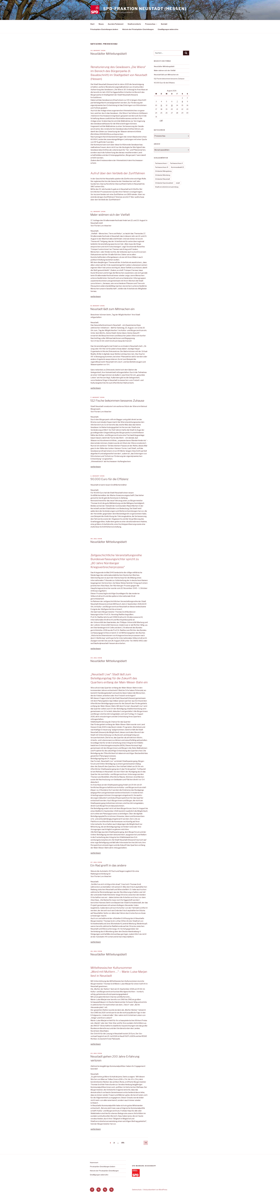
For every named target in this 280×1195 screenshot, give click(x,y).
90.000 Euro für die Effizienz (109, 479)
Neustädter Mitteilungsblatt (108, 53)
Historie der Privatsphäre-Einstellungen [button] (138, 29)
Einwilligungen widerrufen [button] (168, 29)
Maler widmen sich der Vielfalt (110, 214)
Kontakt (164, 24)
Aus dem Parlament (115, 24)
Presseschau (150, 24)
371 (123, 1143)
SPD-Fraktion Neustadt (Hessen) (144, 8)
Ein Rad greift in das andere (108, 865)
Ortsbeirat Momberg (162, 175)
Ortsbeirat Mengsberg (163, 171)
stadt (178, 183)
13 (172, 105)
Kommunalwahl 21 (177, 167)
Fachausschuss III (161, 167)
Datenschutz (137, 1190)
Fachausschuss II (176, 163)
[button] (98, 1189)
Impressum (94, 1162)
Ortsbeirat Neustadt (162, 179)
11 (161, 105)
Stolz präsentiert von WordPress (155, 1190)
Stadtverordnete (134, 24)
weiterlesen (96, 296)
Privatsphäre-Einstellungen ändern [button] (104, 29)
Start (92, 24)
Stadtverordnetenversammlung (166, 187)
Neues (101, 24)
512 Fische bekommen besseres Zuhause (117, 400)
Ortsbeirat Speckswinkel (164, 183)
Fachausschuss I (161, 163)
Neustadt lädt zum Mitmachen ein (112, 309)
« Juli (161, 120)
